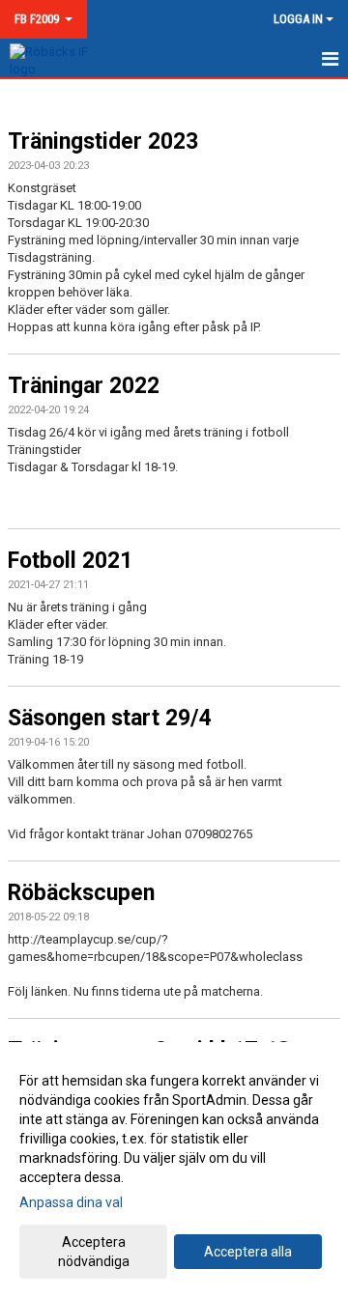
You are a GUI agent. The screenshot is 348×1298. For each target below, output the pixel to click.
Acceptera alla (248, 1251)
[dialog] (174, 1170)
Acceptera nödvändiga (94, 1251)
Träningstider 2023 (103, 141)
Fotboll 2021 (70, 561)
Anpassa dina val (71, 1202)
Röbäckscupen (81, 893)
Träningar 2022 (84, 386)
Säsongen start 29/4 (110, 718)
